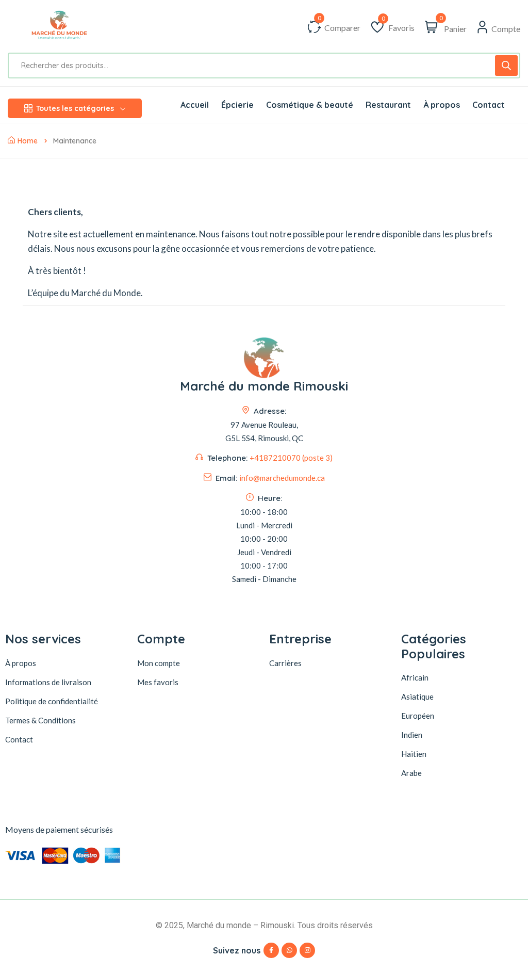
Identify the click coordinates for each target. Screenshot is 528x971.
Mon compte (158, 663)
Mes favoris (157, 682)
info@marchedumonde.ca (282, 477)
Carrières (285, 663)
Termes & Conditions (40, 720)
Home (28, 140)
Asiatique (417, 696)
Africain (414, 677)
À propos (20, 663)
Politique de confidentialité (51, 701)
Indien (411, 734)
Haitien (413, 753)
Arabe (411, 773)
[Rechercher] (506, 65)
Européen (417, 715)
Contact (19, 739)
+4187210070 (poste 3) (291, 457)
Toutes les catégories (75, 108)
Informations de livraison (48, 682)
